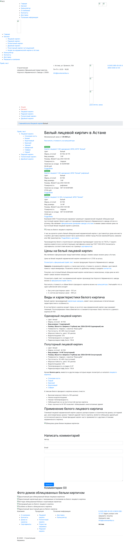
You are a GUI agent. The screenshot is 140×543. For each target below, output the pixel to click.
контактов (107, 268)
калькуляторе (102, 284)
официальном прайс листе (61, 281)
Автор (46, 439)
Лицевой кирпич (14, 39)
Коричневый (29, 141)
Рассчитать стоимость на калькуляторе (59, 141)
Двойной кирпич (14, 46)
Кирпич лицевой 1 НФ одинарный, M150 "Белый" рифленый (66, 173)
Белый (27, 138)
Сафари (28, 150)
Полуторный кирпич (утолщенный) (21, 48)
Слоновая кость (31, 136)
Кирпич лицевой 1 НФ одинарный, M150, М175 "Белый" (65, 149)
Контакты (24, 13)
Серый (27, 152)
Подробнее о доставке (70, 238)
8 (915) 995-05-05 (114, 65)
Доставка (24, 15)
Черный (28, 145)
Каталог (24, 6)
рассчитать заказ (96, 105)
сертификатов (86, 246)
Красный (28, 143)
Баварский (29, 147)
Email (46, 448)
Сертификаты (26, 524)
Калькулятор (25, 8)
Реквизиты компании (12, 59)
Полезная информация (29, 17)
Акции (23, 107)
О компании (25, 10)
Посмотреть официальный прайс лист (58, 262)
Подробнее (48, 168)
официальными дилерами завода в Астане (77, 223)
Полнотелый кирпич (15, 43)
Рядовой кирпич (14, 41)
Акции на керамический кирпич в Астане (23, 50)
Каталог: (24, 109)
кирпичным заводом (75, 301)
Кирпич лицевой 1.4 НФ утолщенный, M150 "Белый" (63, 197)
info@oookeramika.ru (61, 73)
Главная (24, 4)
